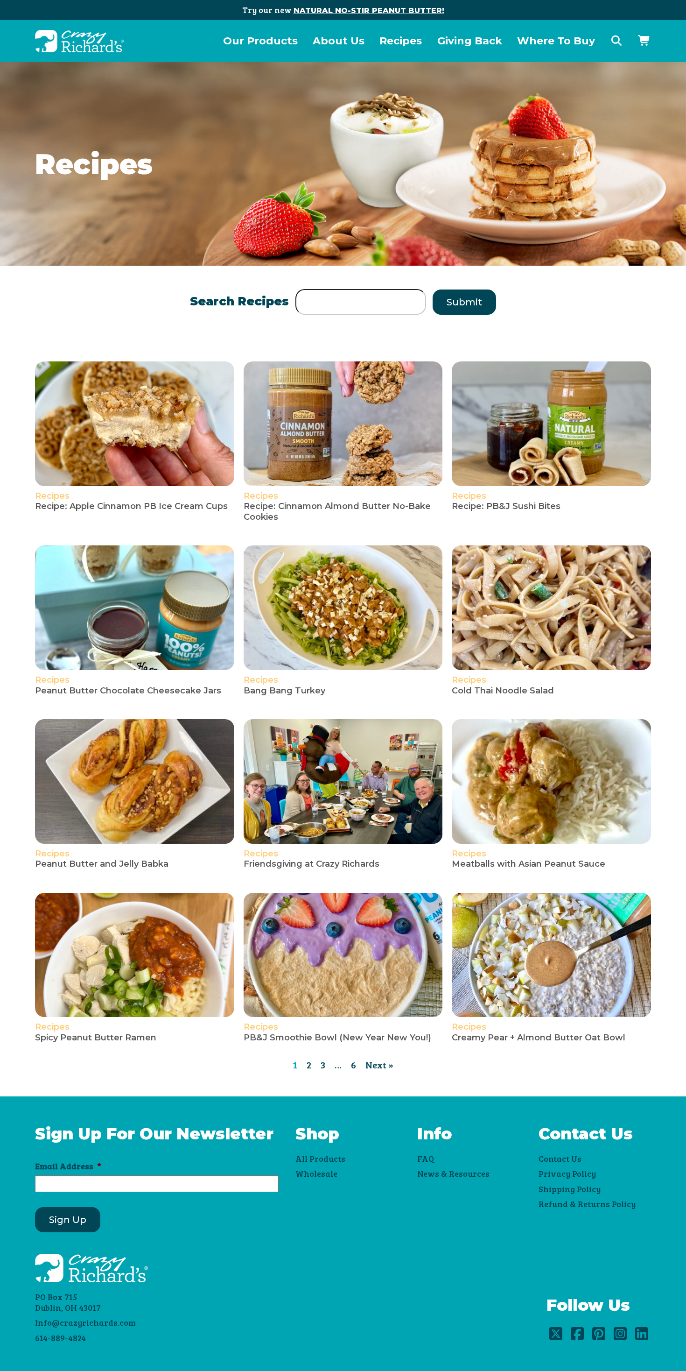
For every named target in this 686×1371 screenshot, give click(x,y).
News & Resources (453, 1173)
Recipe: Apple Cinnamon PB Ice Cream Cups (131, 506)
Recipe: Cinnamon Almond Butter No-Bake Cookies (337, 511)
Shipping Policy (570, 1188)
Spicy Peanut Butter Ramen (95, 1037)
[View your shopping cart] (644, 41)
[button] (616, 41)
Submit (464, 302)
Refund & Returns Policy (587, 1203)
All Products (320, 1158)
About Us (338, 41)
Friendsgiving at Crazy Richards (311, 864)
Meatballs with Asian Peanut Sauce (528, 864)
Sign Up (67, 1219)
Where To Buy (556, 41)
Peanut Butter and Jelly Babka (101, 864)
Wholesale (316, 1173)
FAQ (425, 1158)
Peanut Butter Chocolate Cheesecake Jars (128, 691)
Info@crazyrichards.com (85, 1322)
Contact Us (560, 1158)
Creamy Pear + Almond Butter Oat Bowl (538, 1037)
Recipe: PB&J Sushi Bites (506, 506)
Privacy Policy (567, 1173)
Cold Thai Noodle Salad (503, 691)
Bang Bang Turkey (284, 691)
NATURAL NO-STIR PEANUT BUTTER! (369, 10)
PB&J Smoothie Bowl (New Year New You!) (337, 1037)
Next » (379, 1064)
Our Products (260, 41)
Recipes (400, 41)
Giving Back (469, 41)
